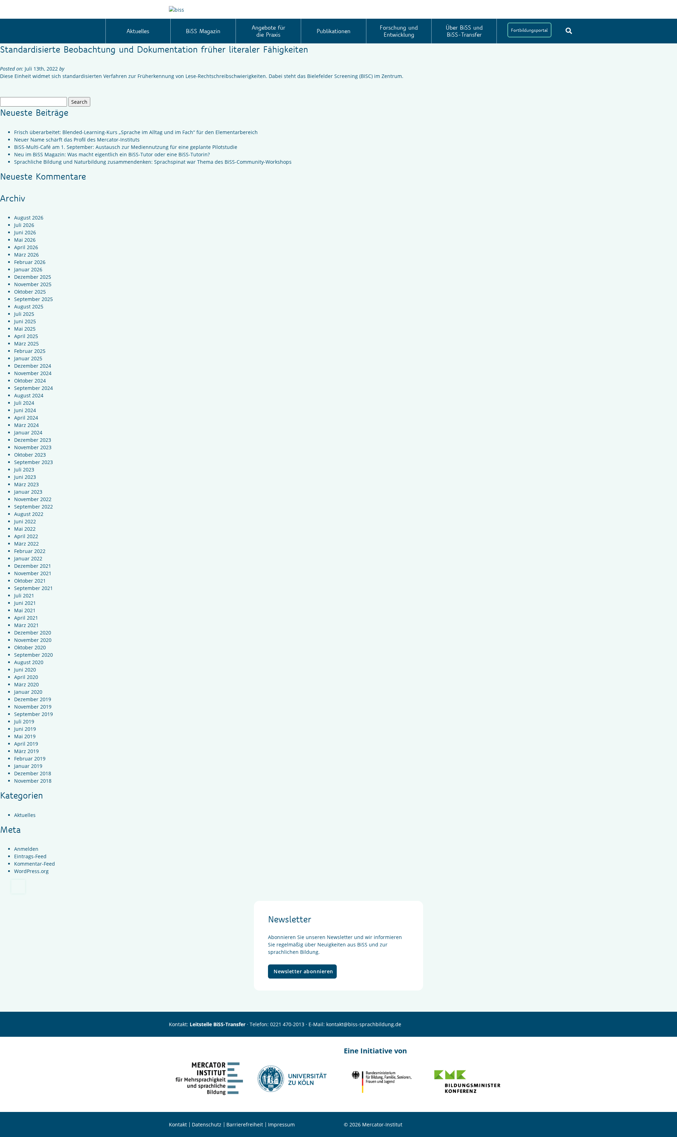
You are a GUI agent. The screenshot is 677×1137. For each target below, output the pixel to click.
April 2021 (26, 617)
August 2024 (28, 395)
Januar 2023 (28, 491)
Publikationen (333, 31)
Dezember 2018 (32, 773)
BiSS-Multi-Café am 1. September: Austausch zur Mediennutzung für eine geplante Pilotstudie (125, 147)
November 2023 (32, 447)
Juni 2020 (25, 669)
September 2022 (33, 506)
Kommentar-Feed (34, 863)
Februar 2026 (29, 262)
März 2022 (26, 543)
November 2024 (32, 373)
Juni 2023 (25, 477)
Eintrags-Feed (30, 856)
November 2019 (32, 706)
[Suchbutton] (569, 31)
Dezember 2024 (32, 365)
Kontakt (178, 1124)
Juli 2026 (24, 225)
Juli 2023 (24, 469)
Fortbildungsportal (529, 30)
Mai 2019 (25, 736)
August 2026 (28, 217)
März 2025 (26, 343)
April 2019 (26, 743)
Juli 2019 (24, 721)
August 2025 (28, 306)
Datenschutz (206, 1124)
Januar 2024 (28, 432)
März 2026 (26, 254)
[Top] (18, 887)
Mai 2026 (25, 239)
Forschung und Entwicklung (399, 31)
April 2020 (26, 677)
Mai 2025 (25, 328)
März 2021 (26, 625)
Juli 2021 (24, 595)
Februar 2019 (29, 758)
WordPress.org (31, 871)
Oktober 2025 (30, 291)
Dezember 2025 (32, 276)
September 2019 (33, 714)
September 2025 (33, 299)
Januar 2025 (28, 358)
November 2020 (32, 640)
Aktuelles (138, 31)
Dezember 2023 (32, 440)
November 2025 (32, 284)
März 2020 (26, 684)
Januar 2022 (28, 558)
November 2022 (32, 499)
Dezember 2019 (32, 699)
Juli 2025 (24, 314)
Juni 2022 (25, 521)
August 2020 (28, 662)
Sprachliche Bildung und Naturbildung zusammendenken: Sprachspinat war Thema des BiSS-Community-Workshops (153, 161)
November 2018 (32, 780)
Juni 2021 (25, 603)
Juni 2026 (25, 232)
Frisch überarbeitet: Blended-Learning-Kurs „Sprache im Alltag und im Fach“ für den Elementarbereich (136, 132)
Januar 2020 (28, 691)
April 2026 (26, 247)
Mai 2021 (25, 610)
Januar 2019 (28, 766)
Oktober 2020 (30, 647)
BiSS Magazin (203, 31)
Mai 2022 (25, 528)
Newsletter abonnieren (303, 971)
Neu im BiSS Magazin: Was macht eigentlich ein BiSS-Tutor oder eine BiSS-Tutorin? (112, 154)
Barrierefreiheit (244, 1124)
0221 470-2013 (287, 1024)
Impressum (281, 1124)
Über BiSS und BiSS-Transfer (464, 31)
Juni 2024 (25, 410)
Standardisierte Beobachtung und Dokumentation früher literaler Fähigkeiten (154, 49)
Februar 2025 (29, 351)
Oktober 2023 (30, 454)
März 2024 (26, 425)
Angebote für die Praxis (268, 31)
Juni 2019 (25, 729)
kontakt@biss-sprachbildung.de (363, 1024)
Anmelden (26, 849)
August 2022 (28, 514)
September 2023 (33, 462)
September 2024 (33, 388)
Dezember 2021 (32, 566)
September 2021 (33, 588)
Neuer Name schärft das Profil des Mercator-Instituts (77, 139)
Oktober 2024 (30, 380)
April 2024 (26, 417)
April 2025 (26, 336)
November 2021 (32, 573)
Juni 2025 (25, 321)
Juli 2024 (24, 402)
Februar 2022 (29, 551)
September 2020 (33, 654)
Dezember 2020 (32, 632)
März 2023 (26, 484)
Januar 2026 (28, 269)
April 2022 (26, 536)
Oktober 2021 (30, 580)
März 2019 (26, 751)
